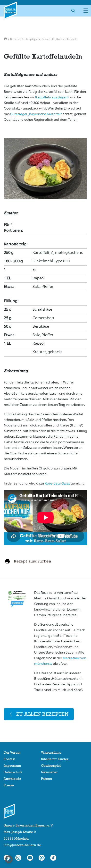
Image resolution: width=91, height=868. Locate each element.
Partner (46, 779)
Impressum (12, 765)
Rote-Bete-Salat (57, 483)
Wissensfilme (51, 752)
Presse (9, 785)
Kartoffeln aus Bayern (52, 97)
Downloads (12, 779)
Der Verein (12, 752)
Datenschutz (13, 772)
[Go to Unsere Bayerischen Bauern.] (6, 39)
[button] (8, 859)
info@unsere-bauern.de (22, 845)
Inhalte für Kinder (54, 759)
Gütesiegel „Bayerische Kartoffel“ (36, 114)
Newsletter (49, 772)
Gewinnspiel (51, 765)
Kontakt (9, 759)
